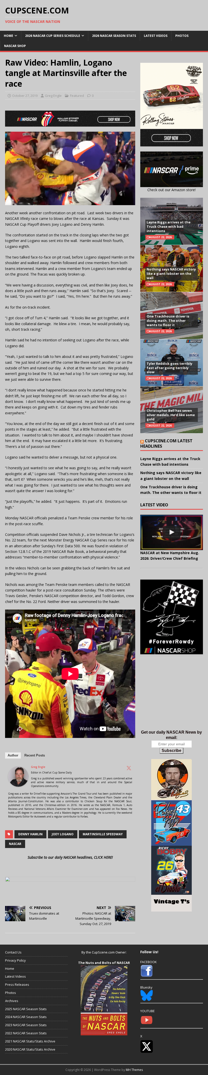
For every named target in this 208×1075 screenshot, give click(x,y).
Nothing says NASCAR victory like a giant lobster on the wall (171, 273)
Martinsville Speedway (103, 834)
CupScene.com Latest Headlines (166, 443)
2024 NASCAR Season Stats (26, 1017)
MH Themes (134, 1070)
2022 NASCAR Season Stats (26, 1033)
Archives (11, 1000)
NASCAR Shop (15, 46)
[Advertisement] (171, 698)
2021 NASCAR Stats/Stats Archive (30, 1041)
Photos (181, 36)
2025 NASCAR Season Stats (26, 1009)
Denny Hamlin (30, 834)
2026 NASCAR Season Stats (114, 36)
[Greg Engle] (18, 783)
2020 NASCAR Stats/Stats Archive (30, 1049)
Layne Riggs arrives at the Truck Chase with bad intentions (168, 226)
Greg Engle (53, 95)
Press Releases (17, 984)
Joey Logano (63, 834)
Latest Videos (155, 36)
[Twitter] (129, 768)
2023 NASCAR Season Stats (26, 1025)
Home (8, 36)
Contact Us (13, 952)
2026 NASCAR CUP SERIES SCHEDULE (52, 36)
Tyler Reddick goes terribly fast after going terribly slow (169, 367)
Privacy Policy (15, 960)
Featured (77, 95)
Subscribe (171, 750)
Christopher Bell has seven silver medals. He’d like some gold (171, 414)
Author (13, 755)
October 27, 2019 (25, 95)
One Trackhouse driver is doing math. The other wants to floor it (168, 320)
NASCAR (15, 844)
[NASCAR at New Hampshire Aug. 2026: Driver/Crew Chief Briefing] (171, 532)
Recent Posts (34, 755)
